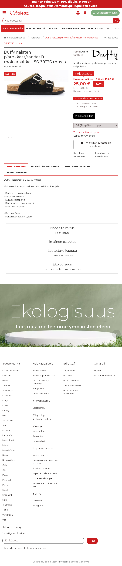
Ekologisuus (62, 264)
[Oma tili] (79, 12)
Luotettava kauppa (62, 251)
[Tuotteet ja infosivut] (5, 13)
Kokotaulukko (85, 116)
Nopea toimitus (62, 228)
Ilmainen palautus (62, 242)
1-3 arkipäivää (62, 232)
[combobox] (61, 20)
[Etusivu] (19, 13)
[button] (13, 66)
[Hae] (116, 20)
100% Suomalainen (62, 255)
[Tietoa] (85, 12)
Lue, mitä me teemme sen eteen (62, 269)
